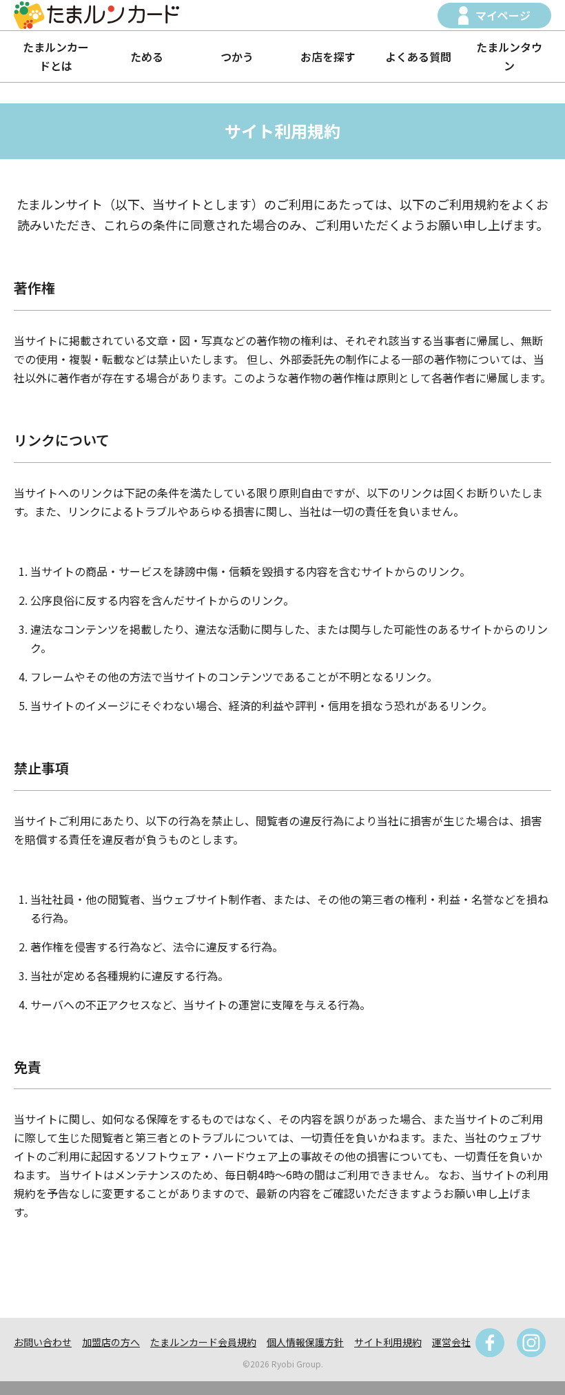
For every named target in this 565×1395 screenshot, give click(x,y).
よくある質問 (418, 56)
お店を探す (328, 56)
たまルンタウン (509, 56)
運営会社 (451, 1342)
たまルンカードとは (56, 56)
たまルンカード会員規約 (203, 1342)
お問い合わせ (43, 1342)
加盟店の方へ (111, 1342)
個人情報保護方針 (305, 1342)
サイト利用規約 (388, 1342)
